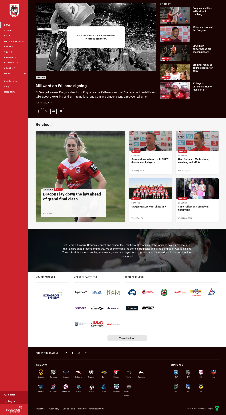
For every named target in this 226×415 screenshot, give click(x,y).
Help (73, 408)
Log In (11, 401)
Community (11, 62)
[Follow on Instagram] (86, 353)
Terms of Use (39, 408)
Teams (8, 52)
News (7, 25)
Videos (8, 30)
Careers (66, 408)
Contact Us (82, 408)
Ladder (8, 46)
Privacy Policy (53, 408)
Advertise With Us (96, 408)
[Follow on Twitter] (79, 353)
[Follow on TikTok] (65, 353)
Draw (7, 36)
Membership (10, 81)
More (7, 73)
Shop (6, 86)
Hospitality (9, 91)
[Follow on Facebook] (72, 353)
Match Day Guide (14, 41)
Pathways (10, 57)
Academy (9, 68)
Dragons (41, 77)
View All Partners (127, 338)
